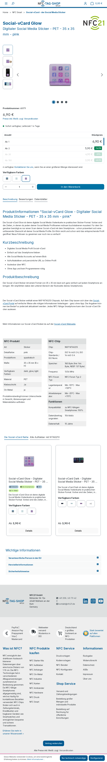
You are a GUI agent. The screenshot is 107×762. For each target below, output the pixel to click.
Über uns (87, 679)
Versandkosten (66, 750)
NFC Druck (34, 697)
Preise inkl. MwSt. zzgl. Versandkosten (20, 119)
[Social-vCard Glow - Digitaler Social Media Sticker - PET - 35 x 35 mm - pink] (60, 75)
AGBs (85, 669)
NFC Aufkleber (36, 665)
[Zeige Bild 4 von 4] (66, 102)
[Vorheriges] (18, 74)
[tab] (10, 199)
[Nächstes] (102, 74)
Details (28, 530)
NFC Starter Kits (37, 660)
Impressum (88, 674)
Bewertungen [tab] (26, 199)
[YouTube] (100, 601)
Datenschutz (88, 665)
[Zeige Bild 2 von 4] (58, 102)
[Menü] (6, 3)
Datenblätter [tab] (41, 199)
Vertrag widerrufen (53, 743)
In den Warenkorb (70, 186)
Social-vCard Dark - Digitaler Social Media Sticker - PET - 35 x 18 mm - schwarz (77, 480)
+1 (91, 504)
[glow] (32, 511)
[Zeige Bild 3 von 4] (62, 102)
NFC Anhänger (36, 670)
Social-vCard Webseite (65, 324)
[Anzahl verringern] (6, 186)
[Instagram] (93, 601)
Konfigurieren (97, 758)
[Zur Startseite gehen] (49, 3)
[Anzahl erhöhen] (33, 186)
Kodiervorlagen (63, 660)
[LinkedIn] (86, 601)
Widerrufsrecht (90, 660)
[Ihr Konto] (85, 3)
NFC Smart (34, 702)
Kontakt (59, 674)
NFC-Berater (62, 665)
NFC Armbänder (37, 688)
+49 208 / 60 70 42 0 (66, 599)
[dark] (62, 503)
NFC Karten (35, 683)
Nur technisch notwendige (74, 758)
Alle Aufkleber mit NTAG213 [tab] (44, 437)
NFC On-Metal (36, 674)
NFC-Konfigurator (64, 669)
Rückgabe (88, 656)
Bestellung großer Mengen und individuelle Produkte (66, 702)
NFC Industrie (36, 679)
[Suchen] (12, 3)
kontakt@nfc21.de (66, 604)
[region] (53, 75)
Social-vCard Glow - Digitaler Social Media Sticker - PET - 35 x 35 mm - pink (28, 480)
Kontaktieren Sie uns (23, 167)
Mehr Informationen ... (36, 759)
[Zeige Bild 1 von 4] (54, 102)
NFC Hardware (36, 692)
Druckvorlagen (63, 656)
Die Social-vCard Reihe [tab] (16, 437)
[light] (71, 503)
